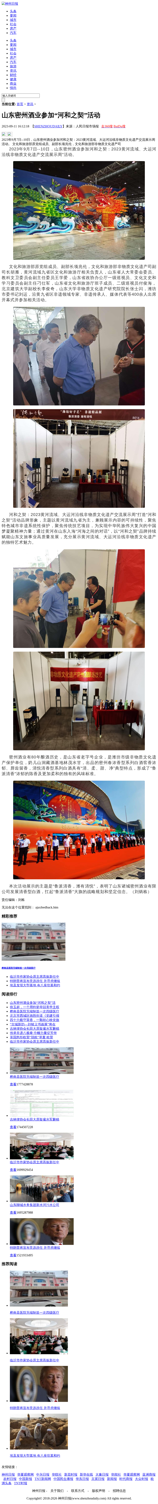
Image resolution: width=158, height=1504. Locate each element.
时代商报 (125, 1479)
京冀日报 (98, 1479)
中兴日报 (42, 1474)
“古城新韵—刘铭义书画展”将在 (33, 1024)
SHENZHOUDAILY (48, 126)
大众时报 (141, 1479)
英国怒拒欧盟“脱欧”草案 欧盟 (31, 1037)
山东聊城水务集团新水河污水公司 (34, 1205)
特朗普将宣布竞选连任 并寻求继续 (35, 981)
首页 (20, 104)
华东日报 (82, 1479)
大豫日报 (102, 1474)
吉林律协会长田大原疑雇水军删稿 (34, 1028)
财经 (13, 75)
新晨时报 (70, 1474)
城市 (13, 20)
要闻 (13, 15)
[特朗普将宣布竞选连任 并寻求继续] (39, 1400)
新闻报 (112, 1479)
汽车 (13, 33)
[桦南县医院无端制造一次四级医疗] (79, 942)
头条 (13, 11)
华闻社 (116, 1474)
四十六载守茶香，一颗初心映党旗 (34, 1020)
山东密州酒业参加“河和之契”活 (33, 1002)
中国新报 (25, 1479)
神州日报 (8, 1474)
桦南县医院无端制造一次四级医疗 (34, 1011)
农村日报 (9, 1479)
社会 (13, 24)
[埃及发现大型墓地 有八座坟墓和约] (39, 1448)
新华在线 (86, 1474)
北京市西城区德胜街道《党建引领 (34, 1015)
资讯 (13, 70)
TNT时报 (20, 1483)
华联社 (57, 1474)
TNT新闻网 (43, 1479)
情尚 (13, 88)
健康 (13, 79)
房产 (13, 28)
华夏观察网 (25, 1474)
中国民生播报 (63, 1479)
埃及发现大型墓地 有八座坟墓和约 (35, 985)
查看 (13, 1084)
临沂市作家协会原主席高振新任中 (34, 976)
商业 (13, 83)
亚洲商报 (149, 1474)
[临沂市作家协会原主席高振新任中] (39, 1353)
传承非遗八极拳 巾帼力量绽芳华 (33, 1033)
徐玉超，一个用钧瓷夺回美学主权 (34, 1007)
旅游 (13, 66)
